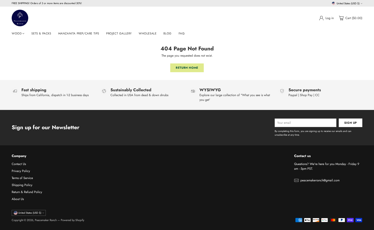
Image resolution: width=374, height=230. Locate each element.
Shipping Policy (22, 185)
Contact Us (19, 164)
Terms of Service (22, 178)
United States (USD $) (348, 3)
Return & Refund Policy (27, 192)
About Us (18, 199)
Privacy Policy (21, 171)
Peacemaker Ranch (46, 220)
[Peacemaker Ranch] (20, 18)
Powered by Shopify (72, 220)
